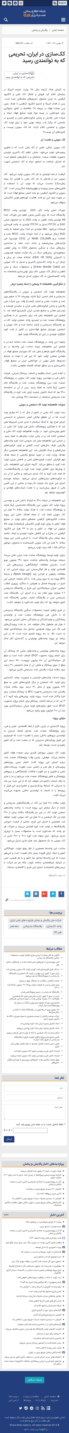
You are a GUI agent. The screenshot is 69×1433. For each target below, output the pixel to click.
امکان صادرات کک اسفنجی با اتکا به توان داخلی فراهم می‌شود (33, 1033)
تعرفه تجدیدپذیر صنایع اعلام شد (47, 1305)
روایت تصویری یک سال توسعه (48, 1247)
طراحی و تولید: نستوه (33, 1429)
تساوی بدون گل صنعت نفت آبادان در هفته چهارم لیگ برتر (36, 1261)
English (62, 3)
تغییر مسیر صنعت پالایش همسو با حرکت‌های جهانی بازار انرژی (35, 1045)
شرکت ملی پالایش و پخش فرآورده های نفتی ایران (35, 920)
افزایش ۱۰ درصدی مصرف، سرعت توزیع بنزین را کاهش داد (36, 1198)
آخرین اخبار (57, 1215)
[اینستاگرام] (37, 1409)
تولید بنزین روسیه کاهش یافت (48, 1348)
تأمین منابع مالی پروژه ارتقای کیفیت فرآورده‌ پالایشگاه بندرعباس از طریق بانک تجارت (36, 1038)
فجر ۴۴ (57, 933)
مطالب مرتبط (54, 949)
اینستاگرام (21, 3)
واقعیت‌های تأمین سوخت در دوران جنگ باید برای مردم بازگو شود (33, 1242)
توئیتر (4, 3)
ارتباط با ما (41, 1400)
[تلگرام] (31, 1409)
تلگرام (15, 3)
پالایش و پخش (40, 30)
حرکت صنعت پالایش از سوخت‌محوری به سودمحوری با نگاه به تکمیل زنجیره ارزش (33, 1017)
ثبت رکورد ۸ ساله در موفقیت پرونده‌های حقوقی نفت (39, 1277)
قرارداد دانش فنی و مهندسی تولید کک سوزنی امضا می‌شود (35, 1056)
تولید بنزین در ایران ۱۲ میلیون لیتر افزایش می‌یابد (40, 1171)
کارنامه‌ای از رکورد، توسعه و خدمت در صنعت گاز (41, 1252)
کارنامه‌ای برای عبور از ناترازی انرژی (46, 1310)
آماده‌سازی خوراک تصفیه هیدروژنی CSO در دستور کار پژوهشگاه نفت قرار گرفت (36, 1004)
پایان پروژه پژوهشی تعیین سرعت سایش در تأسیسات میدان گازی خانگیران (33, 1271)
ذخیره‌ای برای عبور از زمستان (49, 1333)
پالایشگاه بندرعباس (32, 926)
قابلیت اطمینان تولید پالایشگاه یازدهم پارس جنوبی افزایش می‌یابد (33, 1329)
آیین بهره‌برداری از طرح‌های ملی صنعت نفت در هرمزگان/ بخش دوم (32, 963)
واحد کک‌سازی (54, 926)
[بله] (26, 1409)
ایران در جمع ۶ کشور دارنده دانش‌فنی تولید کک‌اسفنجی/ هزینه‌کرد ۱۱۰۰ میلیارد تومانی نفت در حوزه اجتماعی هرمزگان (34, 997)
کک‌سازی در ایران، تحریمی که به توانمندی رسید (37, 57)
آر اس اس (14, 1400)
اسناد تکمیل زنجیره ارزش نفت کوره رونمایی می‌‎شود (38, 1028)
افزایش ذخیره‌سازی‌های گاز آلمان (47, 1315)
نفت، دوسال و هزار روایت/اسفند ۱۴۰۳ (45, 1238)
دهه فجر (14, 926)
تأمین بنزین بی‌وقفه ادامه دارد (48, 1193)
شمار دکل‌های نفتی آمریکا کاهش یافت (45, 1301)
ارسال (9, 1139)
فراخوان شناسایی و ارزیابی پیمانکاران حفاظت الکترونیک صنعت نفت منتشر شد (32, 1362)
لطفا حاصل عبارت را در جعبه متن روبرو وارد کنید (40, 1124)
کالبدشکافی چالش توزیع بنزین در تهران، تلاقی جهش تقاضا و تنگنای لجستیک (33, 1204)
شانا (34, 13)
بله (9, 3)
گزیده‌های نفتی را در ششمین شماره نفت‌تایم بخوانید (39, 1324)
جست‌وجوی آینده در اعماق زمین (47, 1257)
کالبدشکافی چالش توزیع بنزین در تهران (45, 1352)
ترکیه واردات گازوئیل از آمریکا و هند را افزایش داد (40, 1287)
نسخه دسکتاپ (34, 1380)
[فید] (42, 1409)
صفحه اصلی (58, 30)
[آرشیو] (48, 1409)
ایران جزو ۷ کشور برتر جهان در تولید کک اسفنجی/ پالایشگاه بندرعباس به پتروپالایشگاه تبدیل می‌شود (34, 974)
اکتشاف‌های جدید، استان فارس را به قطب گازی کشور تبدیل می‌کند (32, 1357)
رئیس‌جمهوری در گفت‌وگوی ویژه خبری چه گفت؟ (40, 1282)
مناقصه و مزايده (31, 1397)
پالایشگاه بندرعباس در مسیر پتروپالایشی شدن (40, 992)
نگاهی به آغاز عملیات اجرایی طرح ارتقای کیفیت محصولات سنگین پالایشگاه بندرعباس (34, 956)
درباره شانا (14, 1397)
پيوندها (27, 1400)
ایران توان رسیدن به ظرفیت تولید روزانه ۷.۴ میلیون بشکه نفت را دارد (33, 986)
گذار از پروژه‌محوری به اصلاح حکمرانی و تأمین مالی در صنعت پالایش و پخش (35, 1183)
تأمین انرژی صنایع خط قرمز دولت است (44, 1291)
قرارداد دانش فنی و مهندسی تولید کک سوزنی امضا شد (36, 1051)
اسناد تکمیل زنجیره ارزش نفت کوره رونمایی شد (39, 1023)
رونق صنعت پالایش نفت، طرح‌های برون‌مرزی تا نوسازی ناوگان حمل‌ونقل (33, 1061)
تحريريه (54, 1400)
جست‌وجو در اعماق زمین (50, 1226)
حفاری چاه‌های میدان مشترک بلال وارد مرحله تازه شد (38, 1296)
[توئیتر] (20, 1409)
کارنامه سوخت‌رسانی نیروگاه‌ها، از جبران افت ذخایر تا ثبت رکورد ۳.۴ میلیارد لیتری (32, 1176)
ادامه (6, 1215)
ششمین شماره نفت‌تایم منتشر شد (47, 1338)
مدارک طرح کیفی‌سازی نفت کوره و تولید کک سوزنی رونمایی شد (32, 969)
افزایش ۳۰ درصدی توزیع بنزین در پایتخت (43, 1189)
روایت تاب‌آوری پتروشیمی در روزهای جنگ (43, 1222)
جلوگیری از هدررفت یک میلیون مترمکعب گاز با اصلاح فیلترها (35, 1266)
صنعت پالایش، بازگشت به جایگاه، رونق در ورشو (39, 981)
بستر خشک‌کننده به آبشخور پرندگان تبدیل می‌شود (40, 1343)
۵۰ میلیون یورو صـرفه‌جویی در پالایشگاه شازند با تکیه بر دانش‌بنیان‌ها (36, 1011)
